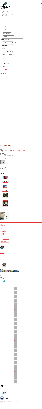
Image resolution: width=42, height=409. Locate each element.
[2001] (15, 381)
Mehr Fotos (1, 272)
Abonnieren (2, 253)
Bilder (13, 150)
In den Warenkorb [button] (5, 182)
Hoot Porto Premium (9, 401)
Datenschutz (1, 401)
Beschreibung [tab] (2, 151)
